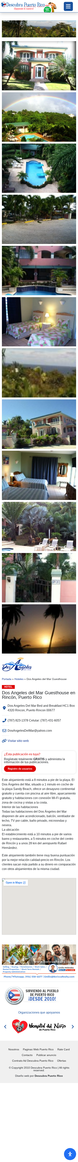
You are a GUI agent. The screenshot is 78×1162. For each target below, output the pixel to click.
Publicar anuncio (46, 1055)
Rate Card (63, 1049)
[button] (5, 1026)
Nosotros (13, 1049)
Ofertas (61, 1060)
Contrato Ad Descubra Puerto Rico (32, 1060)
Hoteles (18, 679)
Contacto (27, 1055)
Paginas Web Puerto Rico (38, 1049)
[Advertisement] (39, 1122)
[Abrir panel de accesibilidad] (70, 1154)
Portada (6, 679)
